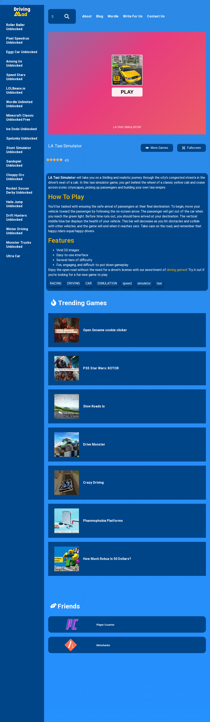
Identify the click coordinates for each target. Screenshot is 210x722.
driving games (176, 270)
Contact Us (156, 16)
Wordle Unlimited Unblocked (19, 104)
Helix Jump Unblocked (14, 204)
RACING (55, 283)
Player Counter (105, 624)
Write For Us (133, 16)
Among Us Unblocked (14, 63)
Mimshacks (103, 645)
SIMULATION (107, 283)
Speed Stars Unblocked (15, 77)
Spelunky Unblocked (21, 138)
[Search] (67, 16)
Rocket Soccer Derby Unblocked (19, 190)
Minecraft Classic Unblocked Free (20, 118)
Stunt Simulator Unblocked (18, 150)
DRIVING (73, 283)
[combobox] (53, 16)
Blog (99, 16)
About (87, 16)
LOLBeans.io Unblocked (15, 90)
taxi (159, 283)
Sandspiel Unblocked (14, 163)
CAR (89, 283)
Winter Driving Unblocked (17, 231)
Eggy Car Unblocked (21, 52)
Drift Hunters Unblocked (16, 218)
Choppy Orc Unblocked (15, 177)
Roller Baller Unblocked (15, 27)
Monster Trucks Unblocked (18, 245)
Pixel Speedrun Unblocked (17, 40)
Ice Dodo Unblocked (21, 129)
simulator (144, 283)
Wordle (113, 16)
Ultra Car (13, 256)
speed (127, 283)
